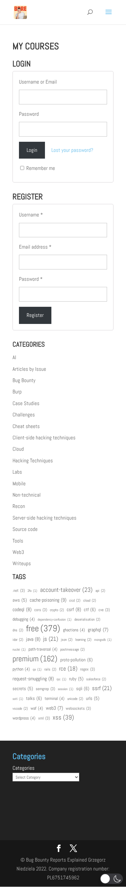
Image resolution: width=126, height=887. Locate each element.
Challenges (24, 414)
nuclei (19, 650)
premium (35, 658)
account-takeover (66, 590)
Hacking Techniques (33, 460)
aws (20, 600)
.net (19, 590)
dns (18, 630)
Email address (35, 246)
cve (104, 609)
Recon (19, 506)
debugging (24, 619)
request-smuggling (33, 678)
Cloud (18, 448)
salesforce (96, 679)
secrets (23, 688)
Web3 (18, 552)
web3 (54, 708)
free (43, 628)
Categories (24, 768)
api (100, 590)
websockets (78, 708)
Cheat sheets (26, 426)
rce (68, 668)
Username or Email (38, 81)
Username (31, 214)
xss (63, 717)
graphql (98, 630)
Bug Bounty (24, 380)
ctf (90, 609)
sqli (82, 688)
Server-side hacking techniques (44, 517)
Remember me (40, 168)
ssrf (102, 688)
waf (37, 708)
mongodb (103, 640)
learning (83, 639)
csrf (74, 609)
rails (50, 669)
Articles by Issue (29, 369)
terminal (55, 698)
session (65, 689)
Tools (18, 540)
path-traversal (42, 649)
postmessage (72, 649)
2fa (32, 591)
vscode (20, 708)
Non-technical (27, 494)
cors (40, 609)
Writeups (22, 563)
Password (29, 114)
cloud (89, 600)
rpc (61, 679)
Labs (17, 471)
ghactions (74, 630)
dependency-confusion (55, 620)
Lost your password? (72, 150)
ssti (18, 699)
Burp (17, 391)
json (66, 639)
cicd (74, 600)
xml (44, 718)
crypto (57, 609)
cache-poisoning (48, 600)
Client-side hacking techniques (44, 437)
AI (14, 357)
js (50, 639)
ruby (76, 679)
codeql (22, 609)
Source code (25, 529)
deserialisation (87, 619)
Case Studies (26, 403)
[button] (111, 879)
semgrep (45, 688)
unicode (75, 698)
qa (37, 669)
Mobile (19, 483)
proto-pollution (76, 660)
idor (18, 639)
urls (92, 698)
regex (87, 669)
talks (34, 698)
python (21, 669)
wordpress (24, 718)
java (33, 639)
